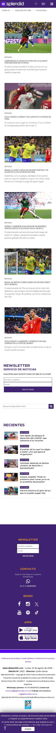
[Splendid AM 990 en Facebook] (19, 604)
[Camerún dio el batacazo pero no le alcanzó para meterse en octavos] (28, 37)
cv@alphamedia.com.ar (28, 694)
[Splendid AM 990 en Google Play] (28, 630)
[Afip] (28, 704)
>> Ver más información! (41, 725)
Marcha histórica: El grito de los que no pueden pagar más (35, 491)
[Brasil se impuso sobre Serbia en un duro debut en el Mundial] (28, 261)
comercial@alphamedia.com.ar (17, 691)
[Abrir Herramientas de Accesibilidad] (5, 728)
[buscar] (51, 406)
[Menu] (51, 4)
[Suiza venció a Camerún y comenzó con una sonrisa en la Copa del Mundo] (28, 320)
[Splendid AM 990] (12, 4)
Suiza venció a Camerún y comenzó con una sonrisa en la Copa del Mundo (25, 342)
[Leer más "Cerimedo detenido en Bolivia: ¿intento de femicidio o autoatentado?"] (11, 463)
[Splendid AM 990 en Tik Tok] (36, 612)
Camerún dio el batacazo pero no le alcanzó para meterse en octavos (26, 62)
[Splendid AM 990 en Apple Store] (28, 638)
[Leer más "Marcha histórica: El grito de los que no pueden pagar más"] (11, 491)
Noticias (8, 57)
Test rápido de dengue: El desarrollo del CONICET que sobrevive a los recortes (33, 438)
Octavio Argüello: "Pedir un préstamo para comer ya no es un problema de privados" (34, 479)
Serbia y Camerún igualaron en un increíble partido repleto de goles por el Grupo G (25, 227)
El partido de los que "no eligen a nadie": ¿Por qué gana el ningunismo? (35, 452)
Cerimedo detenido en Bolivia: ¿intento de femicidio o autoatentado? (34, 465)
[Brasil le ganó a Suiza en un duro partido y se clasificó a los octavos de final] (28, 149)
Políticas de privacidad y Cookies (14, 658)
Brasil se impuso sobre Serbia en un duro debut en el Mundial (27, 283)
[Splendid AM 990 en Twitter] (36, 604)
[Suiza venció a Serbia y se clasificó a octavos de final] (28, 96)
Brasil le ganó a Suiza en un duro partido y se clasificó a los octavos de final (26, 171)
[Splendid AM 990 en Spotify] (28, 612)
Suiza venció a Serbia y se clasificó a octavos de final (28, 118)
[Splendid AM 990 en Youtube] (19, 612)
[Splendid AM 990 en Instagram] (28, 604)
